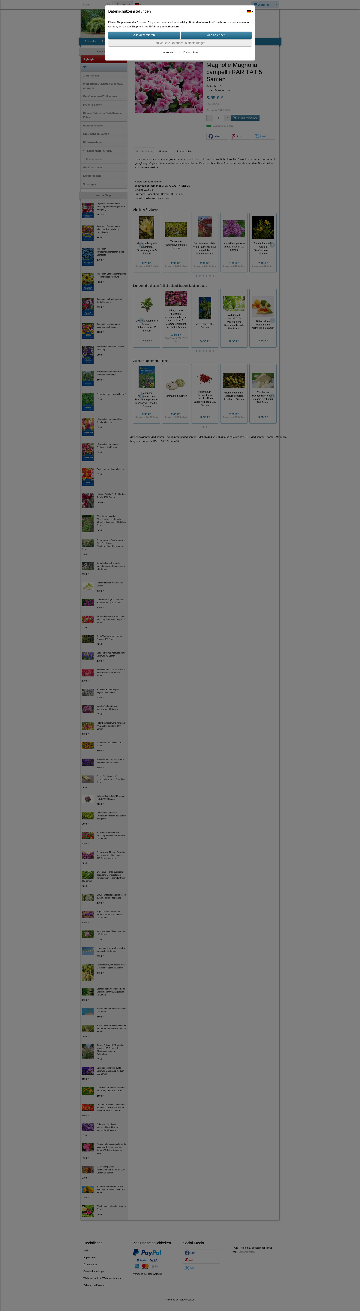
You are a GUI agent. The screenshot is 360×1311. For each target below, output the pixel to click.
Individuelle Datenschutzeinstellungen (180, 43)
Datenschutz (190, 52)
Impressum (168, 52)
